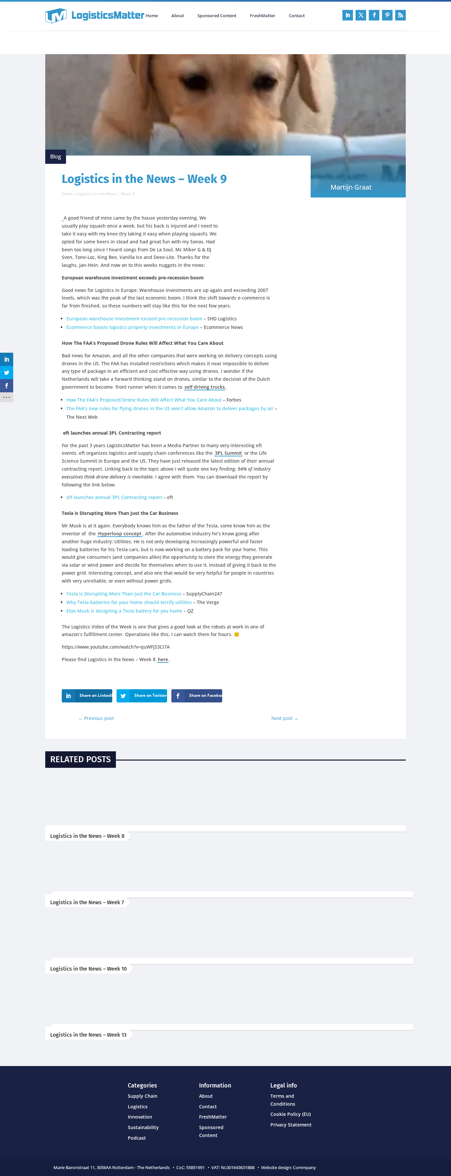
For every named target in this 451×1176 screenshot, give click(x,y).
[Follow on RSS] (400, 15)
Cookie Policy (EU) (290, 1114)
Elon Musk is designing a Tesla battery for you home (124, 611)
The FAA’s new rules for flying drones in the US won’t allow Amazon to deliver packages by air (169, 408)
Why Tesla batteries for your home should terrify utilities (129, 602)
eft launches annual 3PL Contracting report (114, 497)
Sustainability (143, 1127)
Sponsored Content (216, 15)
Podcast (116, 41)
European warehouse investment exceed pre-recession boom (134, 318)
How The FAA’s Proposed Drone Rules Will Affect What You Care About (144, 400)
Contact (297, 15)
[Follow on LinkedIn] (347, 15)
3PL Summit (228, 453)
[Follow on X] (361, 15)
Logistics (138, 1106)
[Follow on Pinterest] (387, 15)
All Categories (64, 41)
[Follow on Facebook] (374, 15)
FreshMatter (262, 15)
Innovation (140, 1117)
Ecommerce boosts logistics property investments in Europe (132, 327)
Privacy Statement (291, 1125)
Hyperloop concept (120, 533)
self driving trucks (205, 387)
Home (152, 15)
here (163, 659)
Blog (55, 156)
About (177, 15)
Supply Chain (142, 1096)
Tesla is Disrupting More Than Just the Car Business (123, 593)
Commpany (305, 1167)
